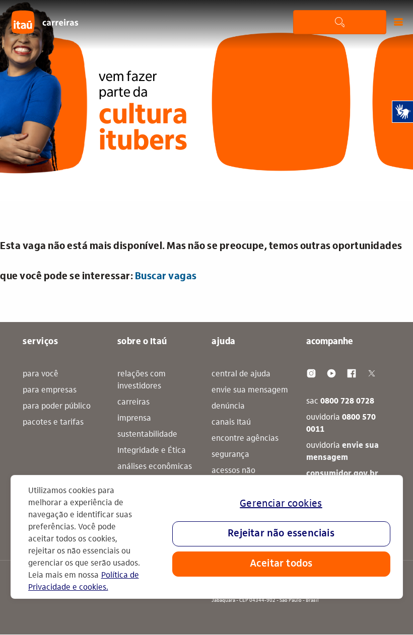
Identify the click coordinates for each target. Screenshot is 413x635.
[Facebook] (352, 373)
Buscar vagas (166, 277)
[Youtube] (331, 373)
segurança (230, 455)
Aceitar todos (281, 564)
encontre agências (245, 439)
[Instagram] (311, 373)
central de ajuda (241, 374)
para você (40, 374)
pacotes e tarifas (53, 423)
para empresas (50, 390)
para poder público (57, 407)
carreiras (133, 403)
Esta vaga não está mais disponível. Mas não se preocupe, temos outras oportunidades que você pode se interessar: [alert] (201, 262)
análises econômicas (154, 467)
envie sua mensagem (250, 390)
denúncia (228, 407)
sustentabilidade (147, 435)
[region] (207, 537)
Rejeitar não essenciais (281, 534)
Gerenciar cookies (281, 504)
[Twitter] (372, 373)
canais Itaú (231, 423)
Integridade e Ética (151, 451)
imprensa (134, 419)
